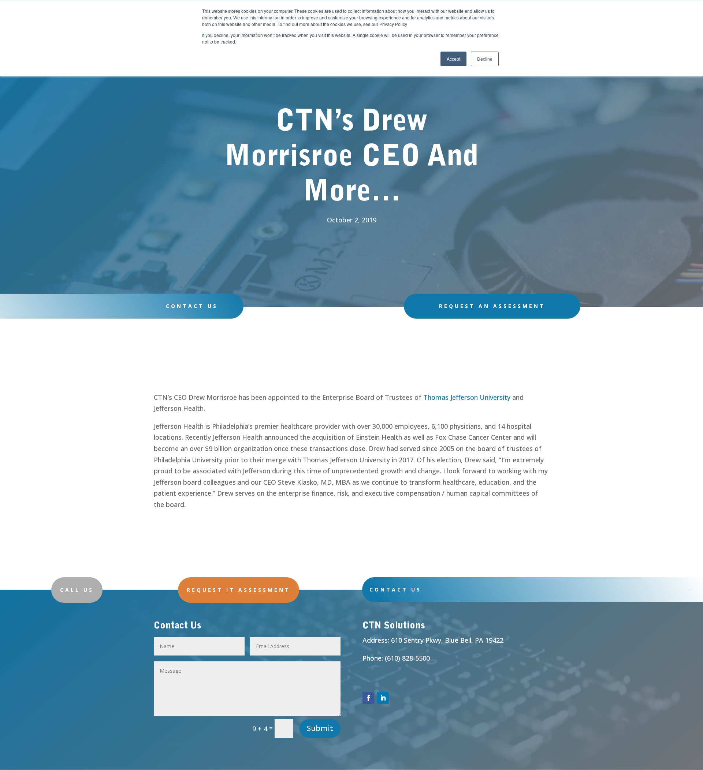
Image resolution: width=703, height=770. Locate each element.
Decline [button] (484, 59)
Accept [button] (453, 59)
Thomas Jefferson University (466, 397)
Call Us (77, 589)
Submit (320, 728)
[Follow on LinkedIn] (383, 698)
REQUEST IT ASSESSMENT (238, 589)
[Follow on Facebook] (368, 698)
